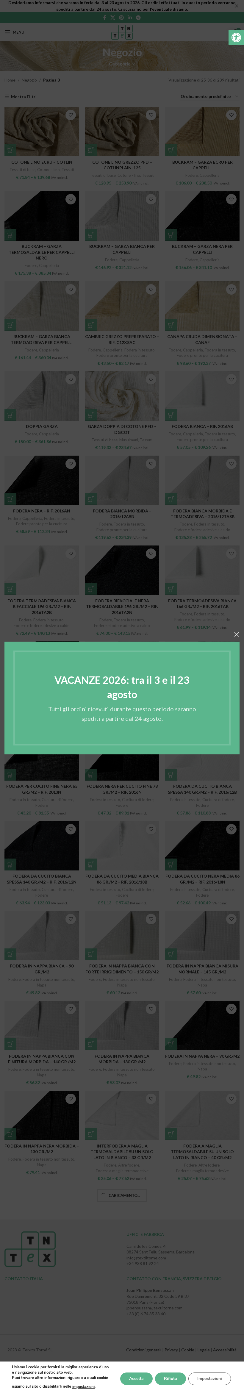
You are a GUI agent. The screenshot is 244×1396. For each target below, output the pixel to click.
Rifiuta (170, 1378)
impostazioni (83, 1386)
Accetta (136, 1378)
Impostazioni (209, 1378)
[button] (236, 37)
